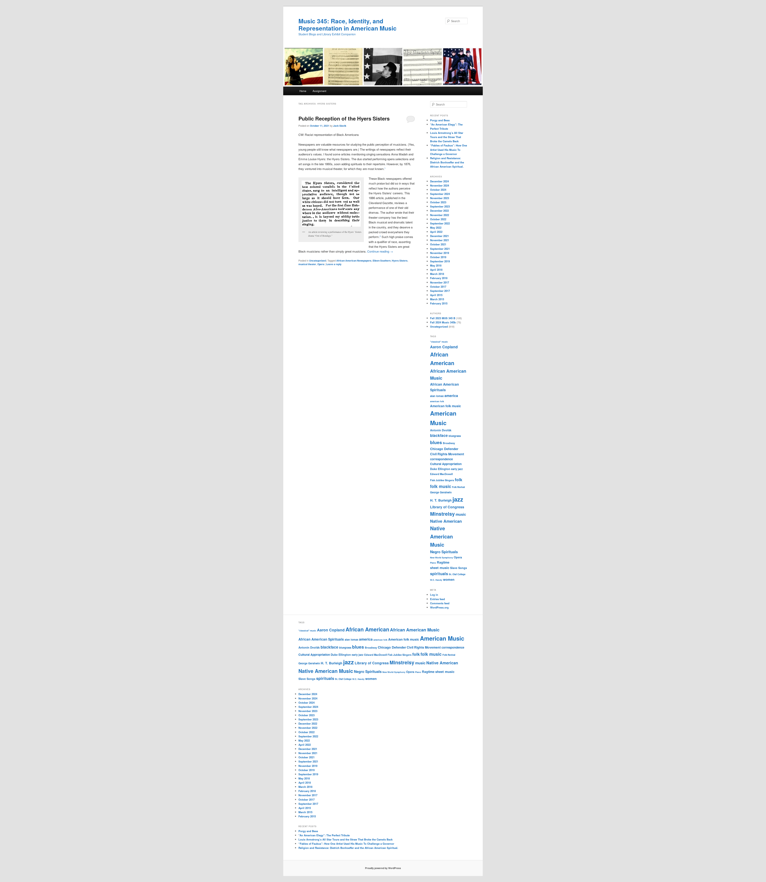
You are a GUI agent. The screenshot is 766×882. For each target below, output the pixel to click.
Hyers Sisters (400, 260)
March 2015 (437, 299)
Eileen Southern (382, 260)
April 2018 (436, 270)
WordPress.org (439, 607)
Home (302, 91)
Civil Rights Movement (447, 454)
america (451, 395)
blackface (439, 435)
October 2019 (438, 257)
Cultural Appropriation (446, 464)
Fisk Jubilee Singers (442, 480)
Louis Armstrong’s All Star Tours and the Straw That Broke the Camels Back (446, 137)
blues (436, 442)
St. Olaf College (457, 574)
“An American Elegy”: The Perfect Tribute (324, 835)
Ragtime (443, 562)
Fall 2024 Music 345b (443, 322)
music (461, 514)
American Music (442, 638)
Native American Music (441, 536)
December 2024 (439, 181)
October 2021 (438, 244)
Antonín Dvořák (440, 430)
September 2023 (440, 206)
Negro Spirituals (444, 551)
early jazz (457, 469)
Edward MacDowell (441, 474)
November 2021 (439, 240)
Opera (320, 264)
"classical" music (439, 341)
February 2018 (438, 278)
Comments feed (439, 603)
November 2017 (439, 282)
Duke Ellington (440, 469)
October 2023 (438, 202)
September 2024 (440, 194)
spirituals (439, 573)
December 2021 (439, 236)
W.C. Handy (436, 579)
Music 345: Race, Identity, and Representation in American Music (347, 24)
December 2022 (439, 210)
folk (458, 479)
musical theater (307, 264)
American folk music (445, 406)
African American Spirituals (321, 639)
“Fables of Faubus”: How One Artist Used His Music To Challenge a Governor (448, 149)
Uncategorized (317, 260)
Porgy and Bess (440, 120)
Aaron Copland (444, 347)
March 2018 (437, 274)
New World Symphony (441, 557)
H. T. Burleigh (441, 500)
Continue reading (380, 251)
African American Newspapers (353, 260)
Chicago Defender (444, 448)
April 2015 (436, 295)
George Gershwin (441, 492)
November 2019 (439, 253)
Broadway (449, 443)
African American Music (414, 629)
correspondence (441, 459)
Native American (446, 521)
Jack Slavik (339, 125)
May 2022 (435, 227)
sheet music (439, 567)
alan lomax (437, 396)
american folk (437, 401)
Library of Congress (447, 506)
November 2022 (439, 215)
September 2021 (440, 249)
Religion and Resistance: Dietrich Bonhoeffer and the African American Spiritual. (447, 162)
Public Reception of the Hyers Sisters (344, 118)
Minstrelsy (442, 513)
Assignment (319, 91)
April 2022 (436, 232)
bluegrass (455, 436)
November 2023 (439, 198)
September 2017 (440, 291)
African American (367, 629)
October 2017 (438, 286)
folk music (440, 486)
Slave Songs (458, 568)
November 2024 (439, 185)
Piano (433, 562)
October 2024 (438, 190)
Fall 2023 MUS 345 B (442, 318)
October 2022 (438, 219)
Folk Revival (458, 487)
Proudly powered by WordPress (383, 868)
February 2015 (438, 303)
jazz (457, 499)
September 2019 (440, 261)
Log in (434, 595)
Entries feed (437, 599)
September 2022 (440, 223)
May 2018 (435, 265)
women (448, 579)
